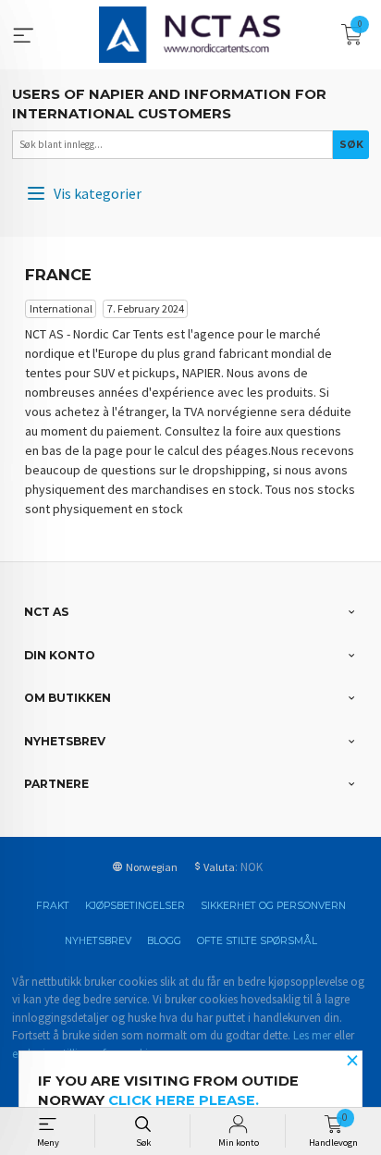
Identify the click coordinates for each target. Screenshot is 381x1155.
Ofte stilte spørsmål (257, 941)
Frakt (52, 906)
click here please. (183, 1100)
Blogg (164, 941)
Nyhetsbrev (98, 941)
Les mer (312, 1035)
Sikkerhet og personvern (273, 906)
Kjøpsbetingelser (135, 906)
